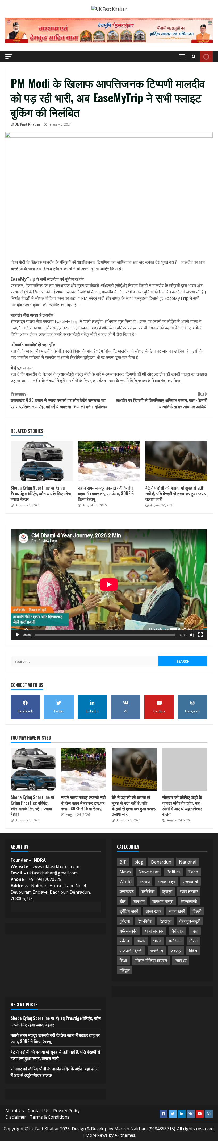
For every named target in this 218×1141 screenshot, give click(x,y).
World (126, 882)
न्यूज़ (194, 931)
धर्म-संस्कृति (128, 931)
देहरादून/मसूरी (189, 921)
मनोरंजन (175, 941)
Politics (173, 872)
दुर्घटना (125, 921)
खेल (123, 901)
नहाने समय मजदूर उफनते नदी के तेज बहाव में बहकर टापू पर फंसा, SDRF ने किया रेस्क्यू (109, 461)
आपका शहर (166, 882)
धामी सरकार (154, 931)
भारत (157, 941)
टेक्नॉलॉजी (189, 901)
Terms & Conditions (49, 1117)
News (125, 872)
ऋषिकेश (147, 891)
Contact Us (38, 1111)
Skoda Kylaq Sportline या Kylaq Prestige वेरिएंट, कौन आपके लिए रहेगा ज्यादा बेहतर (42, 461)
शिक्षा (123, 960)
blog (138, 862)
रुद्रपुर (176, 951)
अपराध (144, 882)
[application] (109, 584)
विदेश (193, 951)
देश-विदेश (145, 921)
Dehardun (161, 862)
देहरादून (165, 921)
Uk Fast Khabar (27, 124)
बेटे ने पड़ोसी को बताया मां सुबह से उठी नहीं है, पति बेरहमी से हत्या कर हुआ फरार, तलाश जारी (176, 461)
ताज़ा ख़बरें (177, 911)
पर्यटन (124, 941)
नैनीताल (177, 931)
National (187, 862)
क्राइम (167, 891)
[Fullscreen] (200, 635)
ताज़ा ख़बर (153, 911)
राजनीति (156, 951)
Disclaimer (15, 1117)
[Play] (17, 635)
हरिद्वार (125, 970)
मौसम (193, 941)
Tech (193, 872)
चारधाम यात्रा (162, 901)
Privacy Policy (66, 1111)
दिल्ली (197, 911)
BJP (123, 862)
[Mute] (192, 635)
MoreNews (97, 1135)
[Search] (194, 57)
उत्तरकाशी (190, 882)
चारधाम (139, 901)
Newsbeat (149, 872)
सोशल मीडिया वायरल (151, 960)
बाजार (141, 941)
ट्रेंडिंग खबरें (129, 911)
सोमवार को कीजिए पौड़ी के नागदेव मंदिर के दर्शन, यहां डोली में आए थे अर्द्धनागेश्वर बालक (184, 769)
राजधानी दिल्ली (131, 951)
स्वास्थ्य (181, 960)
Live (206, 56)
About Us (14, 1111)
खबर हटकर (189, 891)
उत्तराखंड (127, 891)
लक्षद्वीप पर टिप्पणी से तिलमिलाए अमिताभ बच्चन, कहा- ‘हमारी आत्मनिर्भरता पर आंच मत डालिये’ (161, 400)
